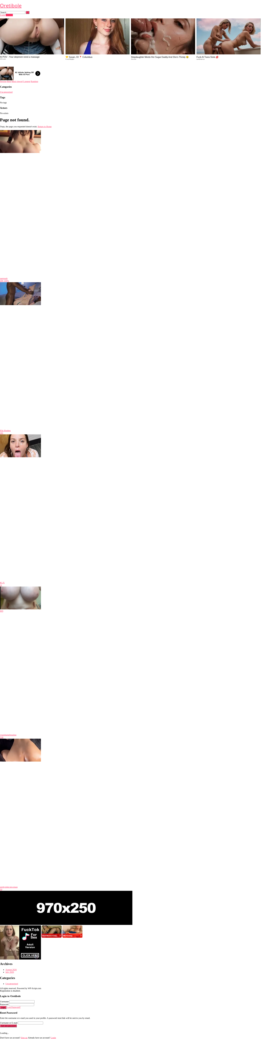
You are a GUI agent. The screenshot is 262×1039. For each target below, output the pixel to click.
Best (9, 81)
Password (4, 1004)
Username (4, 1001)
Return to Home (45, 126)
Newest (3, 81)
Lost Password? (14, 1007)
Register (9, 15)
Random (34, 81)
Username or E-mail (8, 1023)
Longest (26, 81)
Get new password (8, 1026)
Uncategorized (6, 92)
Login (2, 15)
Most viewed (17, 81)
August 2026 (11, 970)
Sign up (24, 1038)
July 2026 (9, 972)
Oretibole (11, 5)
